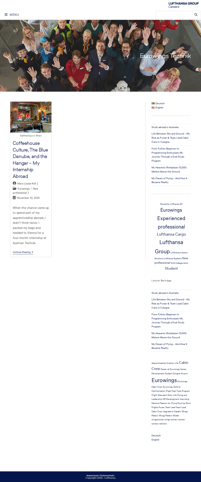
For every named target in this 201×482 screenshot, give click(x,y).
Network (156, 403)
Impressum (93, 475)
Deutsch (156, 435)
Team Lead (170, 407)
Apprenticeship (159, 363)
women (181, 419)
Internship (184, 399)
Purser (162, 407)
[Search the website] (178, 14)
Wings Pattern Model (169, 415)
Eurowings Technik (171, 386)
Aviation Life (172, 363)
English (155, 439)
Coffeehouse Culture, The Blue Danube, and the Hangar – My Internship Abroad (30, 159)
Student (171, 268)
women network (159, 423)
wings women (170, 419)
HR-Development (171, 399)
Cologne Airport (180, 373)
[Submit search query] (196, 15)
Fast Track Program (181, 391)
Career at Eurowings (170, 369)
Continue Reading (23, 252)
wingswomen (158, 419)
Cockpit (168, 373)
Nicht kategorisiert (179, 263)
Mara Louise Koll (26, 183)
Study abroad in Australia (165, 127)
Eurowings (24, 189)
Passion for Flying (168, 403)
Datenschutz (107, 475)
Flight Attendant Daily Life (164, 395)
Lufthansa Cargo (171, 234)
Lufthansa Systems (173, 258)
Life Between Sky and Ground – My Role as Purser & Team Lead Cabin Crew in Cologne (171, 138)
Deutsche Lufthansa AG (171, 204)
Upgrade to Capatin (172, 411)
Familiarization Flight (161, 391)
